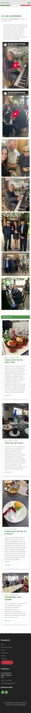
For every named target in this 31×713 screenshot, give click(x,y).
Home (2, 644)
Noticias (3, 656)
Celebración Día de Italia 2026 (13, 361)
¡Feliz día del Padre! (13, 443)
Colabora (7, 662)
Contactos (4, 658)
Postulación (4, 653)
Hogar (2, 650)
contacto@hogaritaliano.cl (8, 683)
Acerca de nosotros (6, 647)
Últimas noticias (7, 317)
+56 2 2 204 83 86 (6, 680)
